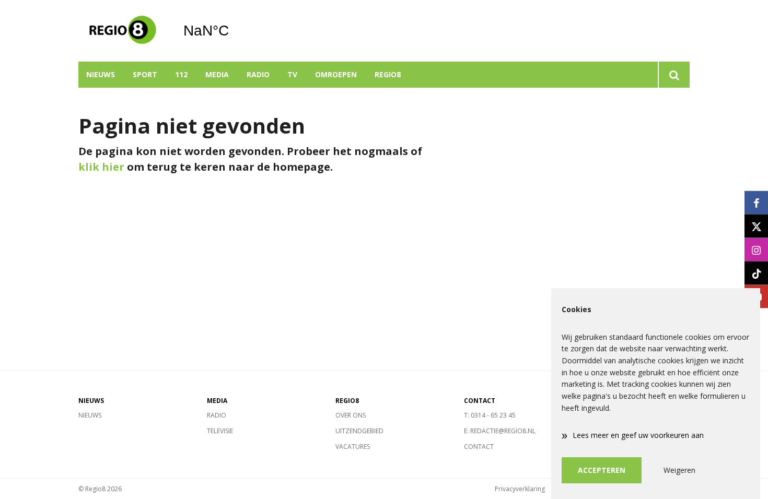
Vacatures (352, 446)
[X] (756, 226)
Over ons (350, 415)
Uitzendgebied (359, 430)
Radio (258, 74)
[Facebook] (756, 203)
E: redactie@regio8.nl (500, 430)
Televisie (220, 430)
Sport (145, 74)
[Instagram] (756, 250)
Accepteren (601, 470)
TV (292, 74)
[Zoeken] (674, 75)
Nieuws (100, 74)
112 (181, 74)
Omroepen (336, 74)
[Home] (122, 31)
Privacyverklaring (520, 488)
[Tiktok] (756, 273)
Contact (479, 446)
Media (217, 74)
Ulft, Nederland (232, 30)
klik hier (101, 167)
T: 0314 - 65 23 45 (490, 415)
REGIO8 (388, 74)
